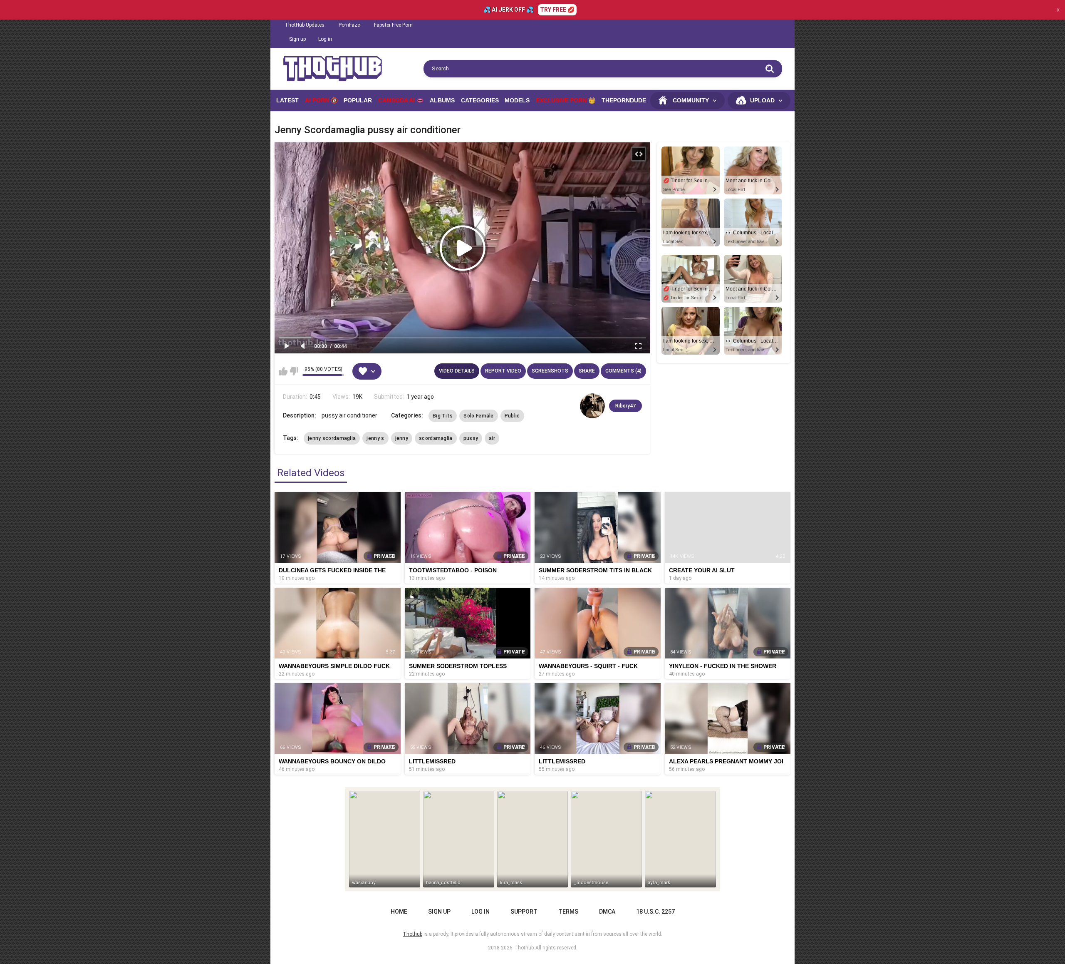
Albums (442, 100)
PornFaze (349, 25)
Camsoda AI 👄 (401, 100)
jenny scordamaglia (332, 438)
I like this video (283, 371)
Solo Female (478, 416)
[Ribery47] (592, 405)
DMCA (607, 911)
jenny (402, 438)
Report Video (503, 371)
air (492, 438)
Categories (480, 100)
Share (587, 371)
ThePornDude (624, 100)
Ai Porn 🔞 (321, 100)
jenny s (375, 438)
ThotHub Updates (304, 25)
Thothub (524, 948)
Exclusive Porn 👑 (565, 100)
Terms (568, 911)
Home (399, 911)
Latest (287, 100)
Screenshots (550, 371)
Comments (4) (623, 371)
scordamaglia (436, 438)
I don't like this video (294, 371)
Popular (358, 100)
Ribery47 (625, 406)
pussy (470, 438)
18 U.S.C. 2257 (655, 911)
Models (517, 100)
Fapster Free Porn (393, 25)
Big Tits (443, 416)
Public (512, 416)
